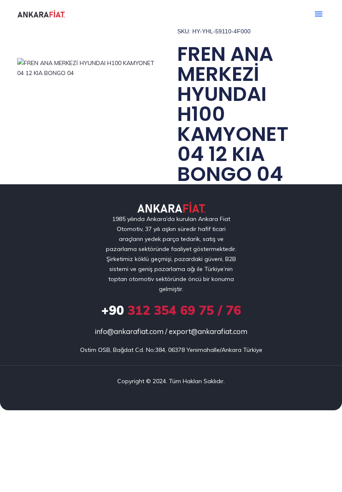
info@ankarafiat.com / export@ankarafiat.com (171, 331)
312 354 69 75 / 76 (171, 310)
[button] (318, 14)
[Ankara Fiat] (171, 208)
